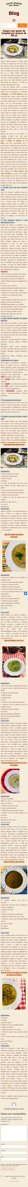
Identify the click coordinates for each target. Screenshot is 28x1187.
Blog (14, 13)
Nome (3, 1144)
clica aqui (19, 829)
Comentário (5, 1124)
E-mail (3, 1150)
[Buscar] (22, 25)
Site (2, 1156)
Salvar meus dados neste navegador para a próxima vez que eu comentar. (13, 1165)
